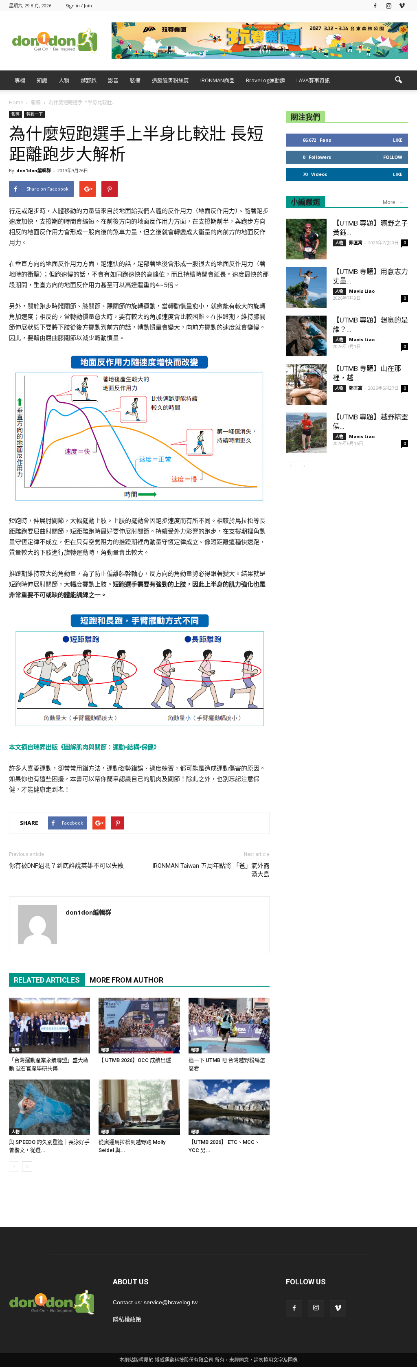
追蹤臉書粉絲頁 (170, 80)
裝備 (135, 80)
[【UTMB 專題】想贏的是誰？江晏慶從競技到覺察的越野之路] (306, 336)
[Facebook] (375, 5)
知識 (42, 80)
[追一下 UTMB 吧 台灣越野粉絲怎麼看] (229, 1025)
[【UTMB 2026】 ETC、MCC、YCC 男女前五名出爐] (229, 1107)
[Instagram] (388, 5)
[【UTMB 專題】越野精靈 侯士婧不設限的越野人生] (306, 433)
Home (16, 102)
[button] (398, 80)
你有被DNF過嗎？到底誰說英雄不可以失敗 (66, 865)
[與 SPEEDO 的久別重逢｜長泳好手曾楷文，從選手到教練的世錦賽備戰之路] (49, 1107)
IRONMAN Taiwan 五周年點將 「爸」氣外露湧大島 (211, 870)
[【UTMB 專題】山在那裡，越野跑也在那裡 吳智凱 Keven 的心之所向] (306, 384)
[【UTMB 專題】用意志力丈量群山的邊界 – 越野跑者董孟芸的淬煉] (306, 287)
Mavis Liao (362, 291)
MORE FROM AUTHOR (126, 980)
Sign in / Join (79, 5)
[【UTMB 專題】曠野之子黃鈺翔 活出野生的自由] (306, 239)
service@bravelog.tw (171, 1302)
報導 (15, 114)
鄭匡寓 (355, 242)
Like (397, 140)
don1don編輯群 (33, 170)
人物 (64, 80)
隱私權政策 (127, 1319)
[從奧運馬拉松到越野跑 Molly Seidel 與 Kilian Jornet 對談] (139, 1107)
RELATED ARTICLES (47, 980)
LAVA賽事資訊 (313, 80)
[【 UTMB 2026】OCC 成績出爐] (139, 1025)
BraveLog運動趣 (265, 80)
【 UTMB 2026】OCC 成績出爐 (135, 1060)
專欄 (20, 80)
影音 (113, 80)
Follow (392, 157)
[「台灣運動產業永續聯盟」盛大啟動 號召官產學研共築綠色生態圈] (49, 1025)
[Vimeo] (402, 5)
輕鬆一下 (34, 114)
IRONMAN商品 (217, 80)
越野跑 (89, 80)
